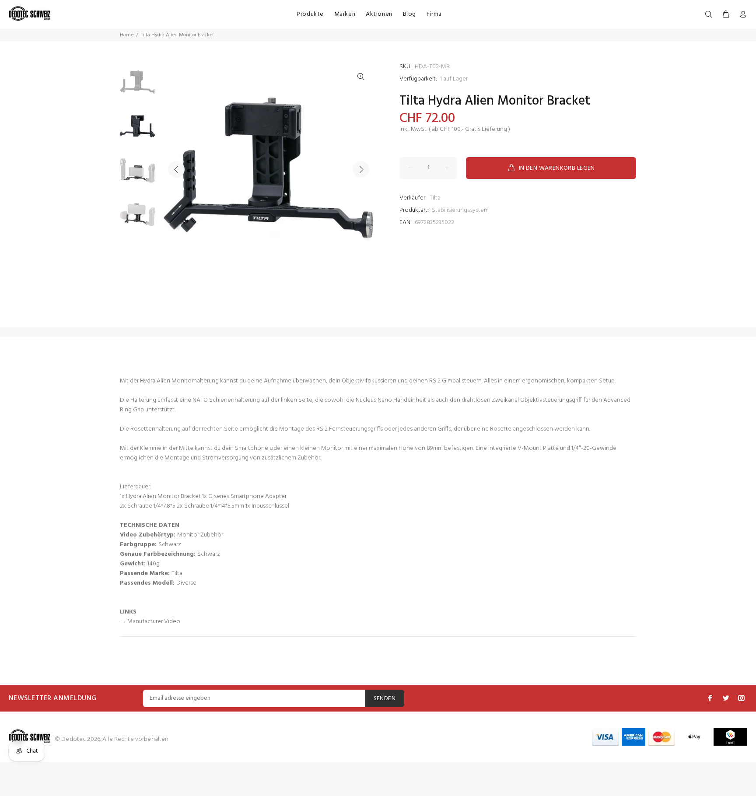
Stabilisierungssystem (460, 210)
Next (361, 169)
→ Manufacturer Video (150, 622)
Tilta (435, 198)
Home (126, 35)
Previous (176, 169)
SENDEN (385, 699)
